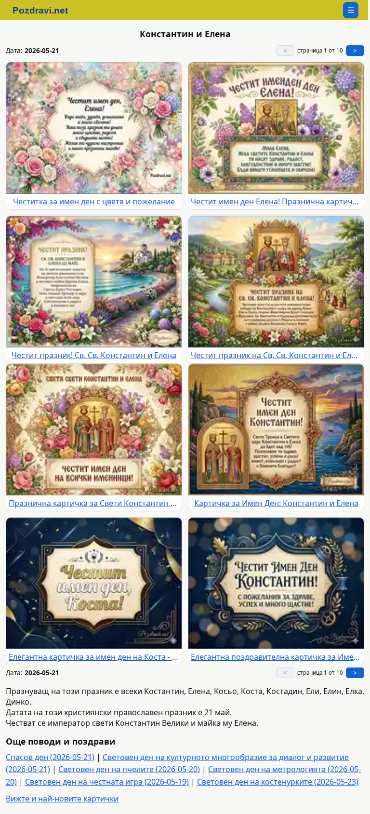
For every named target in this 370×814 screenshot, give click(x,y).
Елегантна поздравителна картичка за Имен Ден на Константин (276, 657)
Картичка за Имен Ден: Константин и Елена (276, 503)
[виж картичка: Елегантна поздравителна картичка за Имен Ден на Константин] (276, 583)
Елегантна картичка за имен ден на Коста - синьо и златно (94, 657)
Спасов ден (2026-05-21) (50, 757)
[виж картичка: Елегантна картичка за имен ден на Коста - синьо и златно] (94, 583)
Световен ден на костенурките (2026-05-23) (277, 781)
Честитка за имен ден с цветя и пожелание (94, 201)
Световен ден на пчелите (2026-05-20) (129, 769)
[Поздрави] (45, 10)
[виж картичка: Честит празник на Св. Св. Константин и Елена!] (276, 281)
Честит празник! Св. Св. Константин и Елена (94, 355)
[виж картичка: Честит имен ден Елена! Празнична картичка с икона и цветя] (276, 128)
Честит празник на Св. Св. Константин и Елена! (276, 355)
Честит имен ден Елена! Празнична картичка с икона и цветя (276, 201)
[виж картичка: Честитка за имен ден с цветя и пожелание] (94, 128)
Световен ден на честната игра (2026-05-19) (107, 781)
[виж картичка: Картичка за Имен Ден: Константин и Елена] (276, 429)
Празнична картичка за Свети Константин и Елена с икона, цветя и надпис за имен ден (94, 503)
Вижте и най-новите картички (62, 798)
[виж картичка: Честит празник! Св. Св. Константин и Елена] (94, 281)
